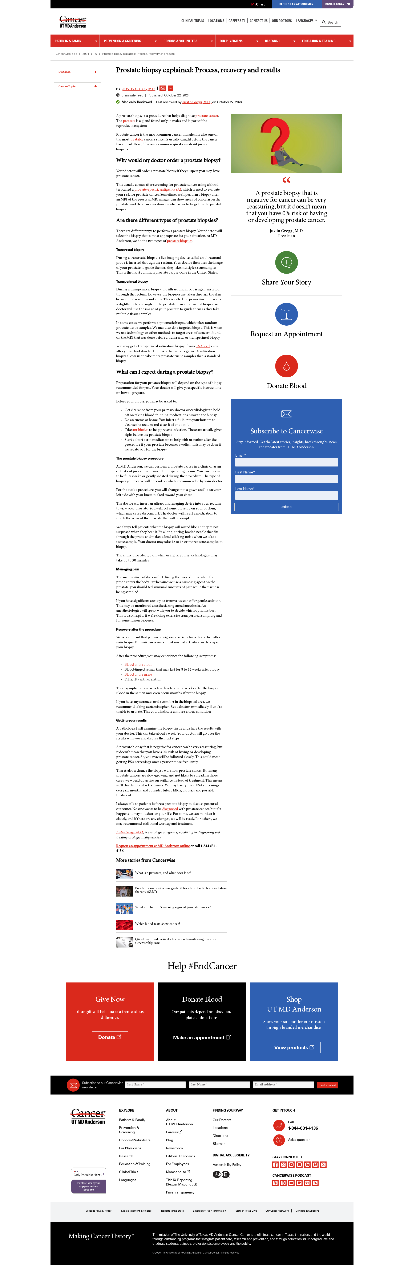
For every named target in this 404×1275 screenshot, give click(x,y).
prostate (129, 121)
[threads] (323, 1164)
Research (272, 41)
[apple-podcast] (275, 1183)
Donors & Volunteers (180, 41)
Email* (240, 455)
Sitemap (219, 1144)
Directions (220, 1136)
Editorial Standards (180, 1156)
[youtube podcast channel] (291, 1183)
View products (291, 1047)
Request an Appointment (297, 4)
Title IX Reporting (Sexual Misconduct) (181, 1182)
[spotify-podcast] (283, 1183)
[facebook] (275, 1164)
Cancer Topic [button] (67, 86)
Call (303, 1125)
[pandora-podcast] (299, 1183)
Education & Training (319, 41)
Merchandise (176, 1172)
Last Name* (245, 488)
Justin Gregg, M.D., (197, 102)
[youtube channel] (291, 1164)
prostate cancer (206, 116)
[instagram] (299, 1164)
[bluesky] (315, 1164)
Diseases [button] (64, 72)
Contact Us (259, 21)
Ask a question (299, 1140)
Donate (107, 1037)
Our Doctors (282, 21)
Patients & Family (68, 41)
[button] (162, 87)
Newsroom (174, 1148)
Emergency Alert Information (209, 1210)
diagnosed (170, 809)
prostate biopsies (179, 241)
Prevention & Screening (122, 41)
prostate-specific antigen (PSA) (157, 190)
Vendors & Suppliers (307, 1210)
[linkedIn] (307, 1164)
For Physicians (231, 41)
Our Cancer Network (277, 1210)
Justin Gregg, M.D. (138, 89)
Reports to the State (172, 1210)
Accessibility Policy (227, 1165)
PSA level (203, 346)
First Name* (245, 472)
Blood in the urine (138, 675)
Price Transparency (180, 1192)
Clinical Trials (192, 21)
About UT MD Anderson (179, 1122)
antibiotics (140, 430)
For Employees (177, 1164)
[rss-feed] (315, 1183)
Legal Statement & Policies (136, 1210)
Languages (305, 21)
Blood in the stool (138, 665)
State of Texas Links (246, 1210)
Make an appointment (199, 1037)
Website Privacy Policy (99, 1210)
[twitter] (283, 1164)
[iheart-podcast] (307, 1183)
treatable (136, 140)
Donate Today (334, 4)
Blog (169, 1140)
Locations (220, 1128)
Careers (235, 21)
